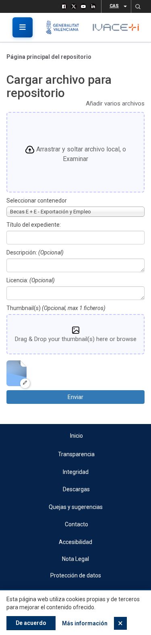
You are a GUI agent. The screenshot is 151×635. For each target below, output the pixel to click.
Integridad (76, 472)
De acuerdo (31, 623)
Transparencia (76, 454)
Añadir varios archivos (115, 103)
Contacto (76, 524)
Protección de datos (75, 575)
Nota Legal (75, 559)
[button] (138, 6)
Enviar (75, 397)
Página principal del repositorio (48, 57)
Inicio (76, 435)
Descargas (76, 489)
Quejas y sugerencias (76, 507)
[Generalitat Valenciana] (65, 27)
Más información (85, 623)
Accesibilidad (75, 542)
